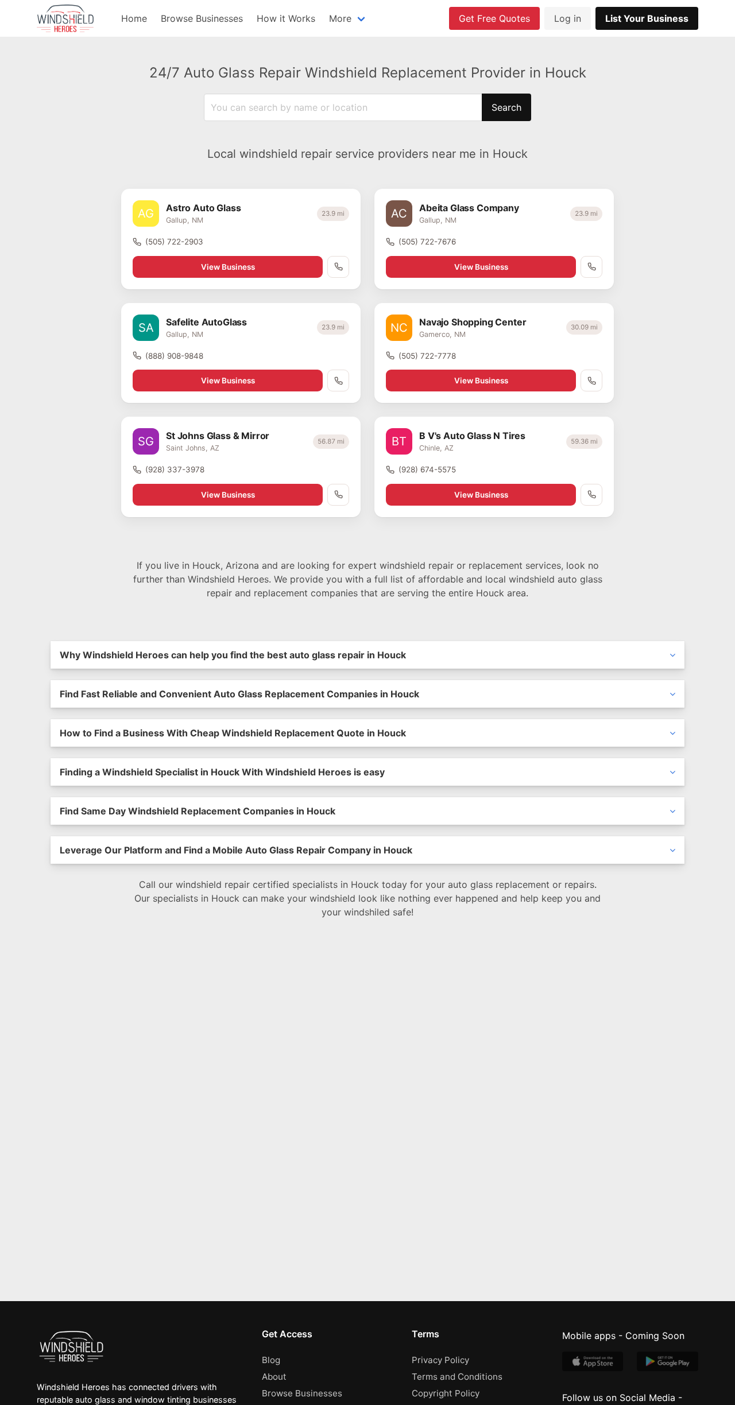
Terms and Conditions (457, 1376)
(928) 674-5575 (427, 469)
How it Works (286, 18)
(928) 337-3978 (174, 469)
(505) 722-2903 (174, 241)
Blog (271, 1359)
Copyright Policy (445, 1393)
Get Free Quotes (494, 18)
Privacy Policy (440, 1359)
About (274, 1376)
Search (506, 107)
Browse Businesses (202, 18)
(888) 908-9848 (174, 355)
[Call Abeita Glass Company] (591, 267)
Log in (567, 18)
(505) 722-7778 (427, 355)
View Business (228, 266)
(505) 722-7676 (427, 241)
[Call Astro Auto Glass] (338, 267)
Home (134, 18)
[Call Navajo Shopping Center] (591, 380)
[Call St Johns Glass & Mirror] (338, 495)
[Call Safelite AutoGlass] (338, 380)
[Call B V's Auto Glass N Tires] (591, 495)
